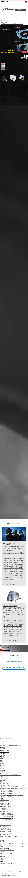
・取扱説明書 (3, 856)
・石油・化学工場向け (5, 806)
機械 (1, 760)
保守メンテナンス (4, 841)
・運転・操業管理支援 (5, 830)
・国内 (1, 859)
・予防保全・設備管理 (5, 831)
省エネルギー (3, 826)
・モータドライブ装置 (5, 790)
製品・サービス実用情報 (6, 853)
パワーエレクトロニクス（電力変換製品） (10, 775)
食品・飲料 (2, 757)
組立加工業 (2, 771)
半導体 (1, 761)
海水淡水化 (2, 768)
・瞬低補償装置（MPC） (6, 793)
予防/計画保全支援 (4, 848)
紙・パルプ (2, 763)
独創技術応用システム (5, 811)
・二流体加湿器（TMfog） (6, 818)
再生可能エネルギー (5, 750)
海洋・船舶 (2, 770)
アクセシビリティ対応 (6, 871)
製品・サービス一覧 (5, 739)
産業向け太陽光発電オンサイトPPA (8, 836)
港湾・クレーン (4, 765)
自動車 (1, 758)
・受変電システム (4, 800)
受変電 (1, 798)
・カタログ (2, 855)
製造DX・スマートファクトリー (8, 828)
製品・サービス (4, 22)
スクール (2, 851)
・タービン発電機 (4, 785)
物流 (1, 766)
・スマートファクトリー (6, 833)
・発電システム (4, 801)
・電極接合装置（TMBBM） (7, 814)
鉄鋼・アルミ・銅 (4, 752)
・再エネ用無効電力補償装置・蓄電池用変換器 (11, 795)
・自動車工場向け (4, 808)
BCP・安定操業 (4, 834)
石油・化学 (2, 753)
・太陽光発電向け (4, 809)
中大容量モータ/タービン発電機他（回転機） (12, 24)
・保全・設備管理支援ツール (7, 850)
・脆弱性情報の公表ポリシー (7, 863)
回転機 (1, 776)
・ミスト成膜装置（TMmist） (7, 816)
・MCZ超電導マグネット (6, 819)
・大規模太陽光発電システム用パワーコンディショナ (13, 788)
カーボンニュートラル (5, 825)
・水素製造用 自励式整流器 (6, 796)
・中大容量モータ (4, 783)
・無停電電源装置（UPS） (6, 791)
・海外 (1, 861)
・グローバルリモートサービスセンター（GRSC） (12, 846)
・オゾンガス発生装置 (5, 813)
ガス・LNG (3, 755)
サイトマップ (4, 873)
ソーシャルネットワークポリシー (17, 871)
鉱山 (1, 773)
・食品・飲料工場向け (5, 805)
